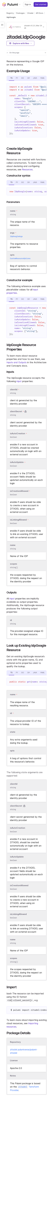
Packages (20, 13)
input (19, 381)
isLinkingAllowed (18, 520)
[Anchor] (47, 36)
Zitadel (30, 13)
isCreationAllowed (19, 491)
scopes (13, 564)
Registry (10, 13)
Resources (27, 169)
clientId (13, 389)
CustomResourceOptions (20, 258)
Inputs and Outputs (17, 362)
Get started (40, 4)
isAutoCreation (17, 433)
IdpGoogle (11, 17)
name (12, 545)
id (11, 620)
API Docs (39, 13)
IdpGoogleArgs (16, 236)
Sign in (28, 4)
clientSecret (16, 411)
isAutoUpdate (17, 462)
